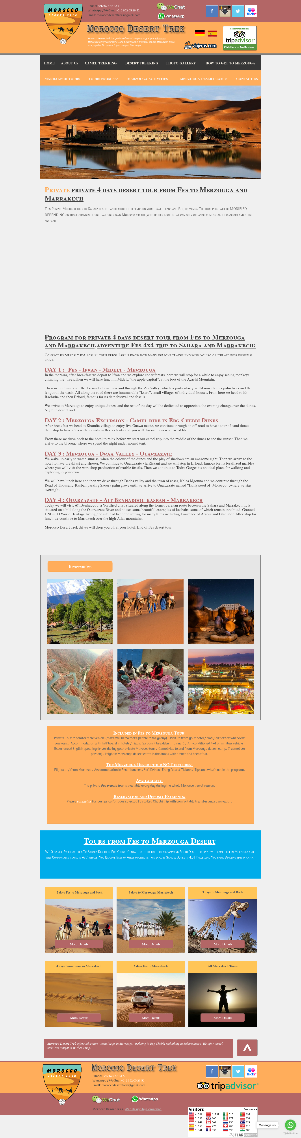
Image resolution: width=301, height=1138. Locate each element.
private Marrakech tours (162, 41)
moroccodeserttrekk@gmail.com (118, 15)
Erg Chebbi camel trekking (133, 41)
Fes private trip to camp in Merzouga (121, 45)
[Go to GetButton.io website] (290, 1133)
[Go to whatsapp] (290, 1125)
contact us (84, 801)
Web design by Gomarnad (143, 1109)
